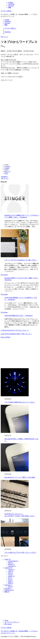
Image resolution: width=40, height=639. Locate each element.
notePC (11, 576)
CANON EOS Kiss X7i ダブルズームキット (15, 330)
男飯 (9, 7)
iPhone (11, 564)
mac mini (12, 566)
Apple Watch (13, 561)
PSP (10, 581)
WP (2, 37)
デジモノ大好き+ (6, 11)
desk (10, 573)
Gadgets (10, 2)
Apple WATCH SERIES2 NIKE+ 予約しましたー (16, 334)
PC (10, 578)
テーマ (5, 37)
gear (10, 574)
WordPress (11, 4)
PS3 (10, 579)
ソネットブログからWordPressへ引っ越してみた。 (21, 260)
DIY (10, 586)
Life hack (11, 5)
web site (7, 588)
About (6, 620)
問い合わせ (8, 624)
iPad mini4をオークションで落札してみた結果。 (20, 477)
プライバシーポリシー (11, 622)
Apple (7, 559)
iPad (10, 562)
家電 (10, 583)
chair (10, 571)
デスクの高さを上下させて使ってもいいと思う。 (20, 552)
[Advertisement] (20, 101)
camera (11, 569)
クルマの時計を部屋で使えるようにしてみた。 (20, 402)
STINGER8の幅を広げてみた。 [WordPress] (18, 315)
